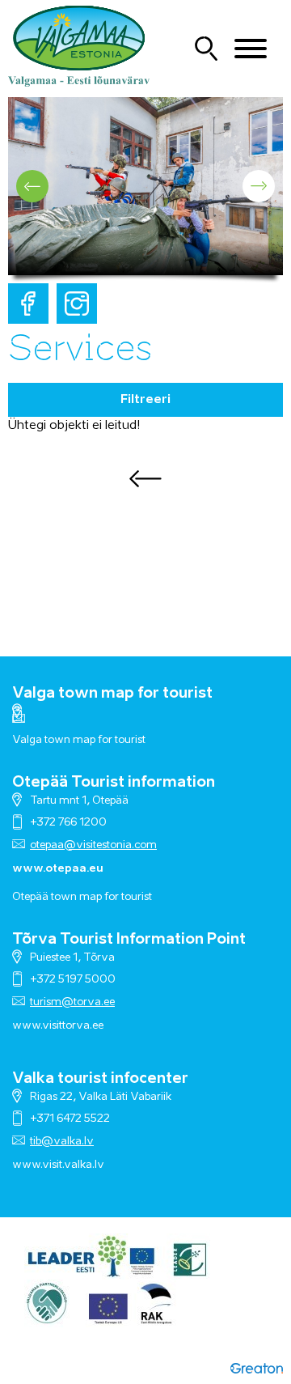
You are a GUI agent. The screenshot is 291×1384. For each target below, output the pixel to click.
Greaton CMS (256, 1368)
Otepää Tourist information (113, 782)
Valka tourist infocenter (100, 1079)
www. (27, 1165)
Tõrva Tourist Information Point (129, 939)
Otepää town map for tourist (82, 897)
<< (145, 478)
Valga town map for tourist (112, 693)
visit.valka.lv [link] (73, 1165)
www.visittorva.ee (57, 1026)
